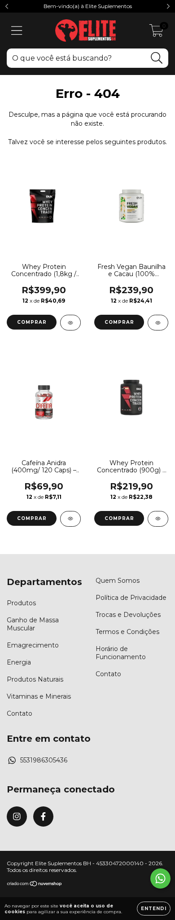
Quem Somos (118, 581)
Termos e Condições (127, 632)
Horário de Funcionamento (121, 653)
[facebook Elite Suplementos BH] (43, 816)
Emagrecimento (33, 645)
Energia (19, 662)
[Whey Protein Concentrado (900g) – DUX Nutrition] (158, 519)
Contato (19, 713)
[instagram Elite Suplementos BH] (17, 816)
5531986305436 (43, 760)
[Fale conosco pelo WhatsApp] (160, 878)
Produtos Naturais (35, 679)
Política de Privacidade (131, 598)
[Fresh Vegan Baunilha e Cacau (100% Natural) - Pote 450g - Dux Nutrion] (158, 322)
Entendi (153, 908)
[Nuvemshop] (35, 884)
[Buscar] (156, 58)
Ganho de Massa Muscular (33, 624)
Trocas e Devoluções (128, 615)
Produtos (21, 603)
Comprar (32, 322)
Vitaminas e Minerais (39, 696)
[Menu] (17, 31)
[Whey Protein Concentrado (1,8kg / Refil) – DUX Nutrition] (70, 322)
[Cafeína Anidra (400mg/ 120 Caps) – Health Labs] (70, 519)
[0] (156, 33)
